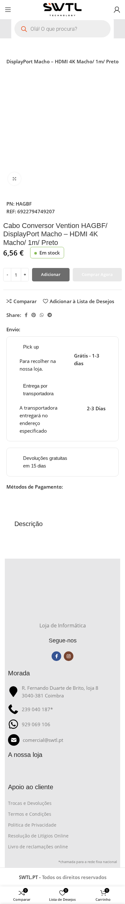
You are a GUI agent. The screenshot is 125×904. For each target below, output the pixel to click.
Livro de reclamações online (38, 847)
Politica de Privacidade (32, 825)
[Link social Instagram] (68, 656)
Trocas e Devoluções (30, 803)
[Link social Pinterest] (33, 315)
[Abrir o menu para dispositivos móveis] (8, 9)
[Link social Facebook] (26, 315)
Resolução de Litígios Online (38, 836)
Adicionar (51, 274)
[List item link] (62, 740)
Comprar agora (97, 274)
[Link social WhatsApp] (42, 315)
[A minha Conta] (117, 9)
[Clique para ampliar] (14, 178)
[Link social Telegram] (50, 315)
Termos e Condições (29, 814)
